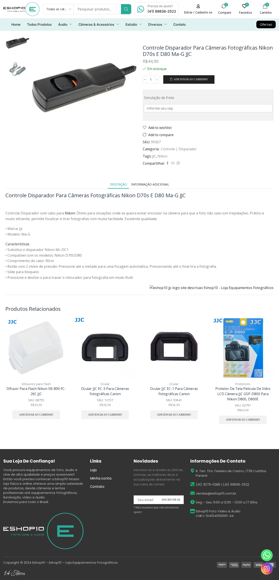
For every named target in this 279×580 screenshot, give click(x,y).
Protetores (242, 384)
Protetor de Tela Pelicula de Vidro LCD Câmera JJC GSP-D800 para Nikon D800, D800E (242, 393)
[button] (198, 9)
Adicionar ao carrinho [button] (59, 349)
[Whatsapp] (267, 555)
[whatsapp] (177, 163)
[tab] (118, 184)
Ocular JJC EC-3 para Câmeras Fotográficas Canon (105, 391)
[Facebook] (167, 163)
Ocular (105, 384)
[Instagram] (267, 569)
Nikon (162, 156)
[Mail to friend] (172, 163)
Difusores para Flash (36, 384)
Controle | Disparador (179, 149)
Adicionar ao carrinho (191, 79)
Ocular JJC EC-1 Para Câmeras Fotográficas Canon (174, 391)
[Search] (126, 9)
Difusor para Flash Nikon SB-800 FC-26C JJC (36, 391)
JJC (154, 156)
